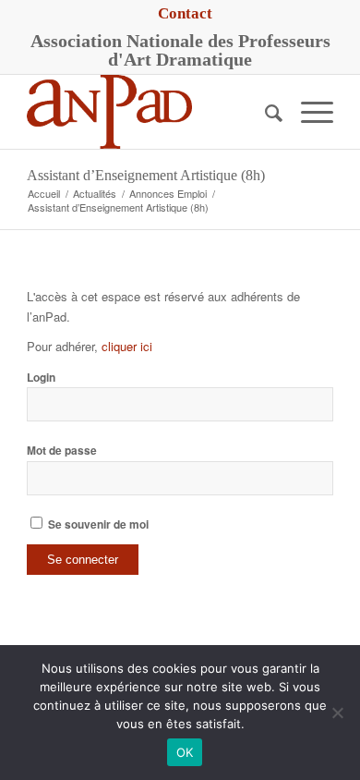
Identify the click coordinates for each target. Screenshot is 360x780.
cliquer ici (127, 346)
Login (41, 377)
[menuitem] (185, 13)
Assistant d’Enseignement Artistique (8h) (146, 175)
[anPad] (149, 112)
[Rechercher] (264, 112)
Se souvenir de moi (97, 524)
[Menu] (307, 112)
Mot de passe (62, 450)
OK (185, 752)
